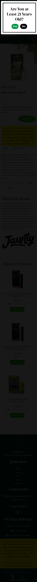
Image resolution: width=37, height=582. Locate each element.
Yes (15, 26)
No (23, 26)
